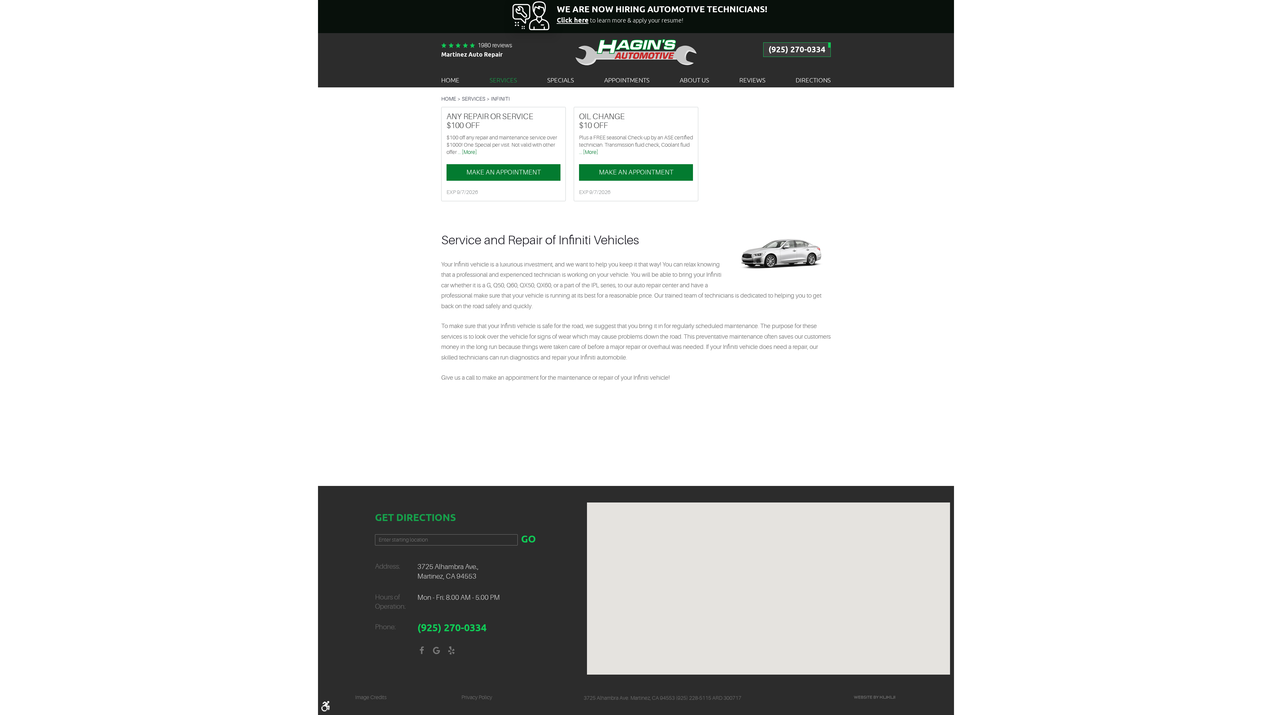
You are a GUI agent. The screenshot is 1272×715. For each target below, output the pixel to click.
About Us (694, 80)
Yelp (451, 650)
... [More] (467, 152)
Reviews (752, 80)
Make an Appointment (503, 172)
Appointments (627, 80)
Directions (813, 80)
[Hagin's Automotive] (636, 52)
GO (528, 540)
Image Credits (371, 697)
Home (450, 80)
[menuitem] (450, 79)
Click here (573, 20)
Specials (560, 80)
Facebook (421, 650)
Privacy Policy (476, 697)
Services (503, 80)
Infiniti (500, 99)
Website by (874, 697)
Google (436, 650)
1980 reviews (495, 45)
